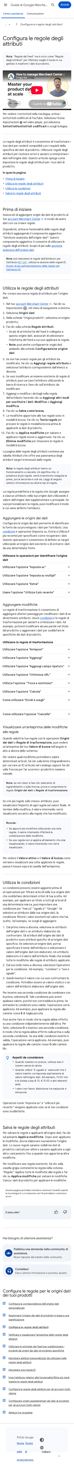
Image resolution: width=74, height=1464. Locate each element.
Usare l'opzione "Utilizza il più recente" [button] (28, 592)
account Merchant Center (24, 219)
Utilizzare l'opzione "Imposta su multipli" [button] (29, 575)
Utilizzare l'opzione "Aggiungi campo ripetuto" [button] (33, 666)
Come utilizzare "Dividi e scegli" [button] (24, 700)
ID (22, 262)
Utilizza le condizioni (18, 188)
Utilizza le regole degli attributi (24, 183)
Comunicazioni (35, 13)
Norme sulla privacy (21, 1451)
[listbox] (50, 1452)
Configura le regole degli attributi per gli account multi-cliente (40, 1391)
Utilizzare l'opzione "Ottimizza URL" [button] (26, 675)
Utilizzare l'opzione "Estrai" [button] (21, 584)
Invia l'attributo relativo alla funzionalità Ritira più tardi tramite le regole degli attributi (39, 1379)
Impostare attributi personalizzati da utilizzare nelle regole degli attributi (38, 1360)
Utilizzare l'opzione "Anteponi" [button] (23, 649)
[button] (5, 5)
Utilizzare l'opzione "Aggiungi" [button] (23, 658)
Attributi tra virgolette (21, 1412)
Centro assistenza (13, 13)
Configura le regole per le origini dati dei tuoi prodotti (37, 1293)
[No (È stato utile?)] (65, 1212)
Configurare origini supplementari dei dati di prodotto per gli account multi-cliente (39, 1403)
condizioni (9, 531)
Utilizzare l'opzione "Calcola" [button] (22, 691)
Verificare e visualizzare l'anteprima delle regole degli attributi (38, 1337)
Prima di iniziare (15, 179)
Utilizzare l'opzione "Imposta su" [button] (24, 567)
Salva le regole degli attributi (23, 193)
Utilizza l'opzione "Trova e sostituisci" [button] (28, 683)
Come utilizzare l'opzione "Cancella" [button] (27, 714)
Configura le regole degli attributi (41, 24)
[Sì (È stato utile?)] (56, 1212)
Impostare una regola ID (22, 1370)
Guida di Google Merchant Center (29, 5)
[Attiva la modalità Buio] (42, 1440)
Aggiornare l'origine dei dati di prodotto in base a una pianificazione (39, 1317)
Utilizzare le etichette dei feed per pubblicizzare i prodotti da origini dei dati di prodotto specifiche (36, 1348)
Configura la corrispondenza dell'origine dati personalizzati (34, 1306)
